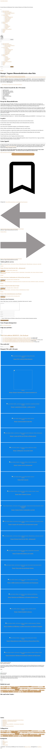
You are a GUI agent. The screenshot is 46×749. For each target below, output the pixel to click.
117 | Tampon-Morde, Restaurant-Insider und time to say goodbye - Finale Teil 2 (17, 337)
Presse (4, 31)
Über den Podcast (6, 43)
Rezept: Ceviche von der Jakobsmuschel (23, 465)
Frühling (5, 688)
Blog (3, 740)
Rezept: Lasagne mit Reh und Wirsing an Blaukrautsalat (23, 436)
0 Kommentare (22, 76)
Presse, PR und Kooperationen (8, 726)
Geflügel (8, 688)
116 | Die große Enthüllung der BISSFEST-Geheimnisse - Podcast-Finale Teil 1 (17, 338)
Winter (21, 691)
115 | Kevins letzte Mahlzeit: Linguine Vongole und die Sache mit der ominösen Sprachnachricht (20, 339)
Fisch (44, 686)
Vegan (40, 690)
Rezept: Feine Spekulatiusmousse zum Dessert (10, 293)
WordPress (39, 746)
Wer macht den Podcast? (7, 44)
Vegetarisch (5, 691)
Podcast (13, 690)
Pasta (8, 690)
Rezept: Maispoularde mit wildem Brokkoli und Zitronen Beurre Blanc (23, 641)
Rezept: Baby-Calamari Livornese (23, 494)
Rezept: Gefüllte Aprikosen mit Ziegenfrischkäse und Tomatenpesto (23, 582)
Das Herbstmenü (12, 686)
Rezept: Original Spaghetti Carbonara (23, 611)
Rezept (17, 690)
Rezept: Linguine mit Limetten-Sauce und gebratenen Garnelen (23, 524)
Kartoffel (23, 688)
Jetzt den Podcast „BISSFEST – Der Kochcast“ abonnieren (13, 724)
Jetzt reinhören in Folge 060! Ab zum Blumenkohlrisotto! (12, 84)
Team (4, 743)
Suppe (29, 690)
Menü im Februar (8, 18)
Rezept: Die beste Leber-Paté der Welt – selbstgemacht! (12, 268)
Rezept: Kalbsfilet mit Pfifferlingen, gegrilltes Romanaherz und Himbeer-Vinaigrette (23, 626)
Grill (10, 688)
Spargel (26, 690)
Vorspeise (6, 25)
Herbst (19, 688)
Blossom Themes (28, 746)
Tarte (38, 690)
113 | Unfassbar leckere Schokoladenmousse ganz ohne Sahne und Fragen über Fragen (18, 341)
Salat (20, 690)
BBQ (3, 686)
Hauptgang (7, 27)
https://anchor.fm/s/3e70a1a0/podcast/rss (7, 152)
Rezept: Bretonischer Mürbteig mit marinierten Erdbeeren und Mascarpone (23, 655)
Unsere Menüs (5, 47)
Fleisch (1, 688)
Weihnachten (7, 20)
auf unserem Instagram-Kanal (11, 146)
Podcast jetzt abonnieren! (7, 29)
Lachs (28, 688)
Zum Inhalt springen (4, 0)
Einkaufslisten (5, 22)
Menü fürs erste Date (36, 688)
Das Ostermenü (17, 686)
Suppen (6, 24)
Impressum (5, 723)
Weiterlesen (2, 271)
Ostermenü (7, 48)
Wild (19, 691)
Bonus (8, 686)
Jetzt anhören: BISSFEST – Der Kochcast (16, 335)
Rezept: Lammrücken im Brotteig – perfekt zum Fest (23, 407)
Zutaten (25, 691)
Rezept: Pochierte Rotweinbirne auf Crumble (23, 553)
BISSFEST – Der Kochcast (10, 4)
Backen (1, 686)
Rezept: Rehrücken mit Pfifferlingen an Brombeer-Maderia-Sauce (23, 597)
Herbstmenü (7, 21)
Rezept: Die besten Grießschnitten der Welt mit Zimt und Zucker (15, 277)
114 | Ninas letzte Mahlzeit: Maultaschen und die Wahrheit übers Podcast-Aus (16, 340)
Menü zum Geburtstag (3, 690)
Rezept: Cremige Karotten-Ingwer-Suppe (9, 285)
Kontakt (4, 30)
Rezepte (4, 23)
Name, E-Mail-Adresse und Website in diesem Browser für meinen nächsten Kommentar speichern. (19, 318)
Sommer (23, 690)
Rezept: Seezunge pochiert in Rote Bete (23, 421)
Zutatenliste (30, 691)
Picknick (10, 690)
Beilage (6, 686)
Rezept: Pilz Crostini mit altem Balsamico (23, 359)
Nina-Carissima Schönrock (9, 45)
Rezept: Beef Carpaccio (23, 479)
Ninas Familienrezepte (9, 17)
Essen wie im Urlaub (35, 686)
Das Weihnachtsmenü (23, 686)
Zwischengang (7, 26)
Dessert (6, 28)
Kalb (21, 688)
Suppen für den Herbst (34, 690)
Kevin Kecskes (7, 46)
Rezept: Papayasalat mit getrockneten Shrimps (23, 568)
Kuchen (26, 688)
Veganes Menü (7, 19)
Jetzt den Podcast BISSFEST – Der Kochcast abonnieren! (23, 154)
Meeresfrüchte (31, 688)
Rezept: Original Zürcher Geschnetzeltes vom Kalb (23, 510)
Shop (4, 32)
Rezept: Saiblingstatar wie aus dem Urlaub (23, 450)
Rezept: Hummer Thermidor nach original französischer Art (23, 392)
